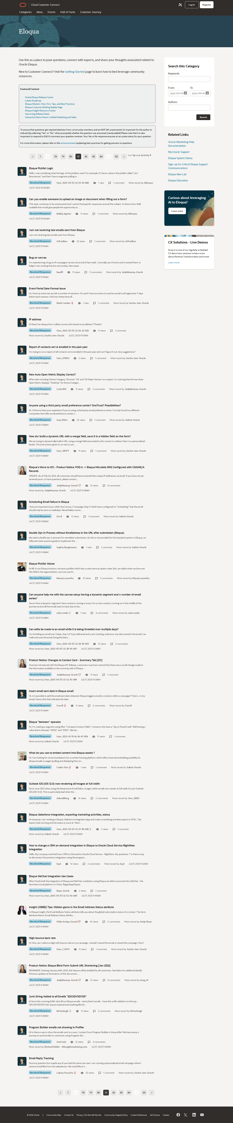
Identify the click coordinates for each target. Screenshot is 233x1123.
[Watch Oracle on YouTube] (202, 1115)
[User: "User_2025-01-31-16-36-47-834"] (22, 725)
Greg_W (144, 980)
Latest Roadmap (33, 100)
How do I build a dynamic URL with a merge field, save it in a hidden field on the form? (80, 436)
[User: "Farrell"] (22, 694)
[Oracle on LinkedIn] (194, 1115)
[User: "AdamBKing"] (22, 786)
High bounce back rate (42, 938)
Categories (25, 12)
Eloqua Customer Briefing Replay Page (43, 107)
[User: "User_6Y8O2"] (22, 350)
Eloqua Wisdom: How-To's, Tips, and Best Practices (50, 103)
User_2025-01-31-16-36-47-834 (72, 736)
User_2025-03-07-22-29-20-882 (73, 182)
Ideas (40, 12)
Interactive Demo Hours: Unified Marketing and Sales (50, 117)
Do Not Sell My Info (93, 1115)
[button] (141, 155)
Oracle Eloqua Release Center (39, 97)
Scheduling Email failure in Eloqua (49, 501)
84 (101, 156)
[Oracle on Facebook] (178, 1115)
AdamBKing (63, 798)
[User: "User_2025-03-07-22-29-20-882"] (22, 171)
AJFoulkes (62, 241)
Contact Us (69, 1115)
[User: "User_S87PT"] (22, 439)
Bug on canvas (37, 257)
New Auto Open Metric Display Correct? (52, 374)
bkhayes (148, 182)
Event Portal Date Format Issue (47, 288)
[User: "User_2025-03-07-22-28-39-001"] (22, 632)
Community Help (53, 1115)
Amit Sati (61, 1041)
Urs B (59, 516)
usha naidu (62, 612)
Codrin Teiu (62, 767)
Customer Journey (90, 12)
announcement (68, 142)
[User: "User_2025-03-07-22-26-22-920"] (22, 322)
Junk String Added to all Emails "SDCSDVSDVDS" (58, 996)
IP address (35, 319)
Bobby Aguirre (64, 213)
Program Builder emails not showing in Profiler (56, 1027)
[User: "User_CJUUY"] (22, 941)
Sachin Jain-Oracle (139, 302)
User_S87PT (63, 450)
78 (55, 156)
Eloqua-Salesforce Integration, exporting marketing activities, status (69, 814)
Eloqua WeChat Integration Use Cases (51, 876)
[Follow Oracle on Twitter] (186, 1115)
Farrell (60, 705)
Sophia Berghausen (67, 547)
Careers (166, 1115)
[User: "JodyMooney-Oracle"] (22, 470)
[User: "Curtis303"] (22, 377)
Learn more (177, 210)
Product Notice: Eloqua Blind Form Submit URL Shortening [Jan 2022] (69, 965)
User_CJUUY (63, 949)
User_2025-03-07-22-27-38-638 (73, 829)
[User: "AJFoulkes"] (22, 233)
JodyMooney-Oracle (132, 272)
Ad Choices (155, 1115)
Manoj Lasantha (65, 578)
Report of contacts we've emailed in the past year (58, 347)
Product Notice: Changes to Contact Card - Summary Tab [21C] (65, 660)
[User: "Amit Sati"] (22, 1030)
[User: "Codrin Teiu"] (22, 756)
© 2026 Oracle (33, 1115)
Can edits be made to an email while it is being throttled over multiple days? (74, 629)
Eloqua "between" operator (45, 721)
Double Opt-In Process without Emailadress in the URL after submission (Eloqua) (76, 532)
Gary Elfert (62, 419)
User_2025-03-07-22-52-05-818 (61, 679)
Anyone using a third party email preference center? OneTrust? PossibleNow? (75, 405)
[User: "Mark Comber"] (22, 291)
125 (116, 156)
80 (70, 156)
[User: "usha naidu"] (22, 597)
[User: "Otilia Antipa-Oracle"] (22, 910)
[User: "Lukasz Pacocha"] (22, 1061)
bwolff (60, 272)
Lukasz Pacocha (65, 1072)
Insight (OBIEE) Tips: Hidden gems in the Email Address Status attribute (71, 907)
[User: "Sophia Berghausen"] (22, 535)
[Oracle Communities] (180, 5)
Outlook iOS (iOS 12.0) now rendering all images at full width (64, 783)
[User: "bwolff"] (22, 260)
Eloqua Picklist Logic (41, 168)
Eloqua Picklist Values (42, 563)
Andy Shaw (146, 921)
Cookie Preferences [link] (139, 1115)
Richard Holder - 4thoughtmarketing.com (66, 1046)
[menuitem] (192, 4)
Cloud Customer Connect (45, 4)
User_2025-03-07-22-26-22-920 (73, 330)
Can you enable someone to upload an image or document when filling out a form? (78, 199)
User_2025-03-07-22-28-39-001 (73, 643)
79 (63, 156)
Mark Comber (64, 302)
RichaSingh (62, 1010)
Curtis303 (61, 388)
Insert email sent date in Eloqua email (51, 691)
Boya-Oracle (63, 890)
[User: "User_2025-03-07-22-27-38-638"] (22, 817)
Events (51, 12)
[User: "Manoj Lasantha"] (22, 566)
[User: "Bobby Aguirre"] (22, 202)
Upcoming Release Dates (37, 113)
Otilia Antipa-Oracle (67, 921)
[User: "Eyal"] (22, 848)
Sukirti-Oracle (132, 419)
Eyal (59, 863)
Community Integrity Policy (116, 1115)
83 (93, 156)
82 (86, 156)
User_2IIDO (133, 798)
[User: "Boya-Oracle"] (22, 879)
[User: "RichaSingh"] (22, 999)
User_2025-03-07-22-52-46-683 (61, 895)
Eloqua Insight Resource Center (40, 110)
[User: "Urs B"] (22, 505)
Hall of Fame (67, 12)
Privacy (80, 1115)
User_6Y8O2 (63, 358)
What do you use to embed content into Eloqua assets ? (62, 752)
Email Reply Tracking (41, 1058)
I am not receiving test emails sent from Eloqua (57, 230)
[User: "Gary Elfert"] (22, 408)
